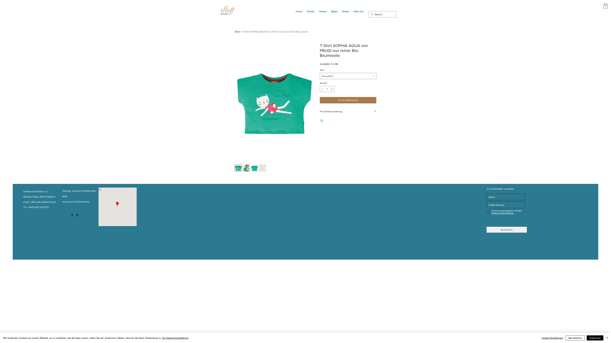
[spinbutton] (327, 89)
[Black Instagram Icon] (77, 215)
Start (237, 31)
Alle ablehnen (575, 338)
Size (322, 70)
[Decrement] (322, 89)
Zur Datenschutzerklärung (175, 338)
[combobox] (348, 76)
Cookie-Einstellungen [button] (552, 338)
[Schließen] (607, 337)
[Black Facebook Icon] (72, 215)
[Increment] (332, 89)
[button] (605, 6)
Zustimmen (595, 338)
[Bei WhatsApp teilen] (322, 121)
